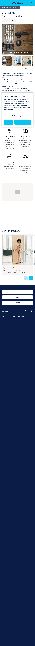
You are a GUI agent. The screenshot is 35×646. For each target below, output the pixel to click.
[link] (8, 7)
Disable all (9, 122)
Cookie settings (16, 116)
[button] (16, 7)
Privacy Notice (11, 109)
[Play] (17, 192)
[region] (17, 109)
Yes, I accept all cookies (22, 122)
